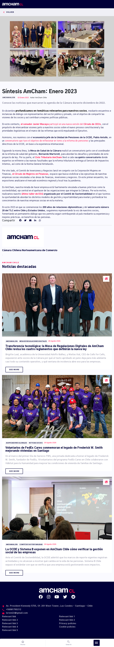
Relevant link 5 (10, 630)
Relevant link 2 (10, 620)
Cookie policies (67, 627)
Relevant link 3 (10, 623)
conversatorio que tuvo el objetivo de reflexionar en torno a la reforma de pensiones (46, 141)
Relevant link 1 (67, 617)
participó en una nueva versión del (61, 124)
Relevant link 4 (10, 627)
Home (22, 642)
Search (68, 642)
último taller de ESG (32, 194)
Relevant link (9, 617)
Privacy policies (67, 623)
